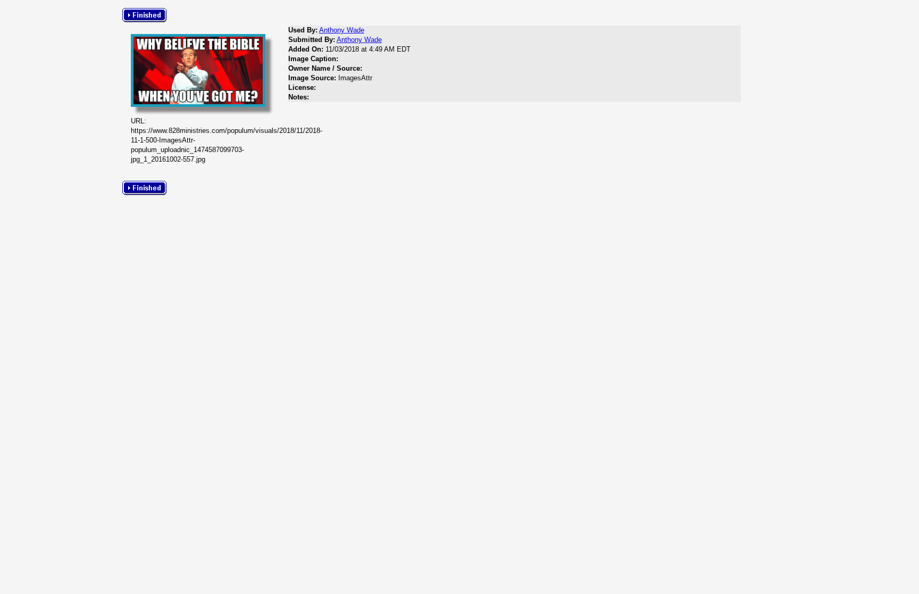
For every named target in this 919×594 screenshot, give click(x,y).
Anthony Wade (341, 30)
